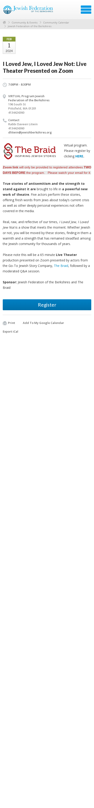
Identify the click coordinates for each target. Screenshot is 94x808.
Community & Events (24, 22)
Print (11, 323)
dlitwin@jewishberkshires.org (30, 132)
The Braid (61, 265)
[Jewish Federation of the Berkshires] (28, 11)
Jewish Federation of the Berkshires (29, 26)
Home (4, 22)
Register (47, 305)
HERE (79, 156)
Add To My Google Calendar (43, 323)
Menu (86, 9)
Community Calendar (56, 22)
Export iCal (10, 331)
